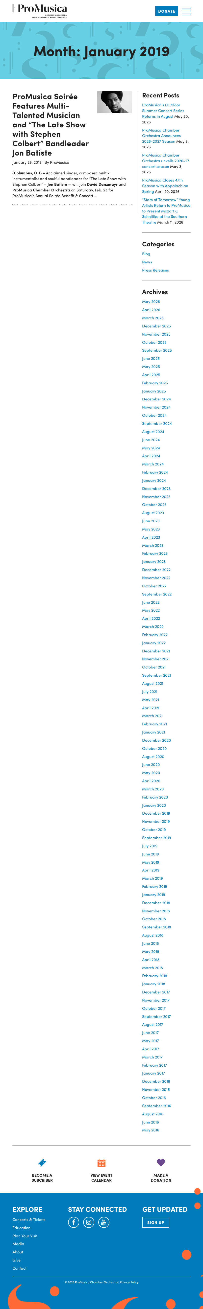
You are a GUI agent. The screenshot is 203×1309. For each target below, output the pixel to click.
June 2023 (151, 520)
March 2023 (153, 545)
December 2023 (156, 488)
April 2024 (151, 455)
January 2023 (154, 561)
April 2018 (150, 959)
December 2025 (156, 325)
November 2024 (156, 407)
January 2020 (154, 805)
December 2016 (156, 1081)
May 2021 (150, 699)
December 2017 (156, 991)
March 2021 (152, 715)
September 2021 (156, 675)
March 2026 (153, 317)
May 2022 (151, 610)
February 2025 (155, 382)
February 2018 (154, 975)
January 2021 (153, 732)
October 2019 (154, 829)
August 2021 (152, 683)
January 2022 (154, 642)
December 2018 (156, 902)
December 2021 (156, 650)
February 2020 (155, 797)
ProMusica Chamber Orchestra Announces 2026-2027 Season (161, 135)
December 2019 (156, 813)
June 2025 (151, 358)
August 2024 (153, 431)
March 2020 (153, 788)
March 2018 (152, 967)
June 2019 (150, 853)
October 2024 (154, 415)
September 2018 (156, 926)
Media (18, 1243)
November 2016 (156, 1089)
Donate (166, 11)
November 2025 (156, 334)
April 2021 (150, 707)
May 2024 (151, 447)
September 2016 (156, 1105)
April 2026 (151, 309)
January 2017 (153, 1073)
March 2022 (152, 626)
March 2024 (153, 463)
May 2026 (151, 301)
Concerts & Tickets (28, 1219)
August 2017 (152, 1024)
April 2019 (150, 870)
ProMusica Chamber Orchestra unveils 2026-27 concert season (165, 160)
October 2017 (154, 1008)
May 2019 (150, 862)
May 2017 (150, 1040)
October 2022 (154, 585)
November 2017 (156, 1000)
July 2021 (149, 691)
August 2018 (152, 935)
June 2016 (150, 1122)
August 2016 (152, 1113)
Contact (19, 1268)
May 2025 (151, 366)
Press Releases (155, 270)
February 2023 (155, 553)
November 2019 (156, 821)
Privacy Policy (129, 1282)
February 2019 (154, 886)
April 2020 (151, 780)
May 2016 (150, 1129)
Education (21, 1227)
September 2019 (156, 837)
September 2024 (157, 423)
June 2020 (151, 764)
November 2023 (156, 496)
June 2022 (150, 602)
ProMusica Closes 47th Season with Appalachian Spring (165, 185)
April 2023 (151, 537)
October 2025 (154, 342)
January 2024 (154, 480)
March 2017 (152, 1056)
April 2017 (150, 1048)
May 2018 (150, 951)
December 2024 (156, 398)
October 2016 (154, 1097)
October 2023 (154, 504)
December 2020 (156, 740)
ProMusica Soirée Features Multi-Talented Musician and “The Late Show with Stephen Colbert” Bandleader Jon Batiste (50, 124)
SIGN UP (155, 1222)
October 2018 (154, 918)
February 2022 (155, 634)
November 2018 (156, 910)
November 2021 (156, 658)
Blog (146, 253)
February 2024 (155, 472)
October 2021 (154, 666)
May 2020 (151, 772)
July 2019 (149, 845)
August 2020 (153, 756)
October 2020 (154, 748)
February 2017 (154, 1065)
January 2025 (154, 390)
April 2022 (151, 618)
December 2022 (156, 569)
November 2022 (156, 577)
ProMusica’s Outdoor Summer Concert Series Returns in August (163, 110)
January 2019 (153, 894)
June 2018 (150, 943)
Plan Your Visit (24, 1235)
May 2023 (151, 528)
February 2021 (154, 723)
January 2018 (153, 983)
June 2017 (150, 1032)
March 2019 (152, 878)
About (17, 1251)
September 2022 (157, 594)
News (147, 261)
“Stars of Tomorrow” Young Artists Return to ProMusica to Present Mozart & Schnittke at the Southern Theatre (166, 211)
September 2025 (157, 350)
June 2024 (151, 439)
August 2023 (153, 512)
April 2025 (151, 374)
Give (16, 1260)
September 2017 (156, 1016)
